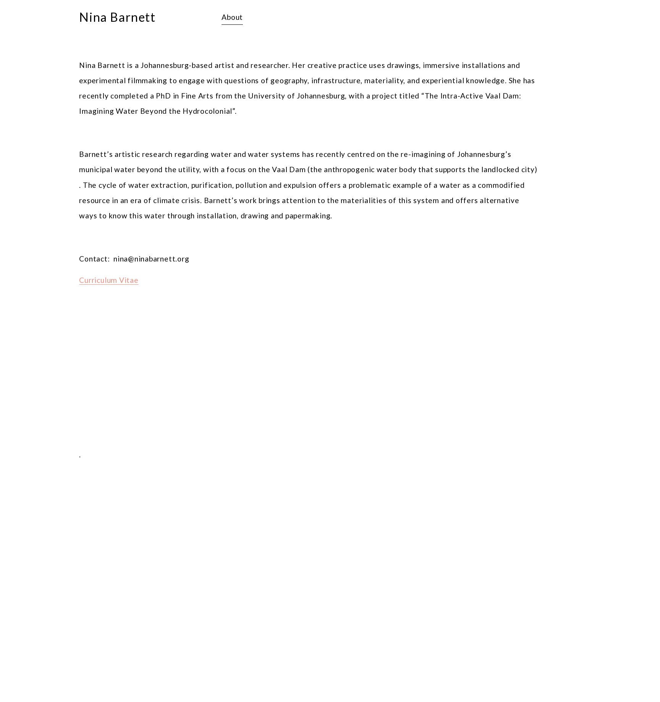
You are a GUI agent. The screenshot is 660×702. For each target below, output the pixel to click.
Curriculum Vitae (108, 280)
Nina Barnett (117, 17)
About (232, 17)
